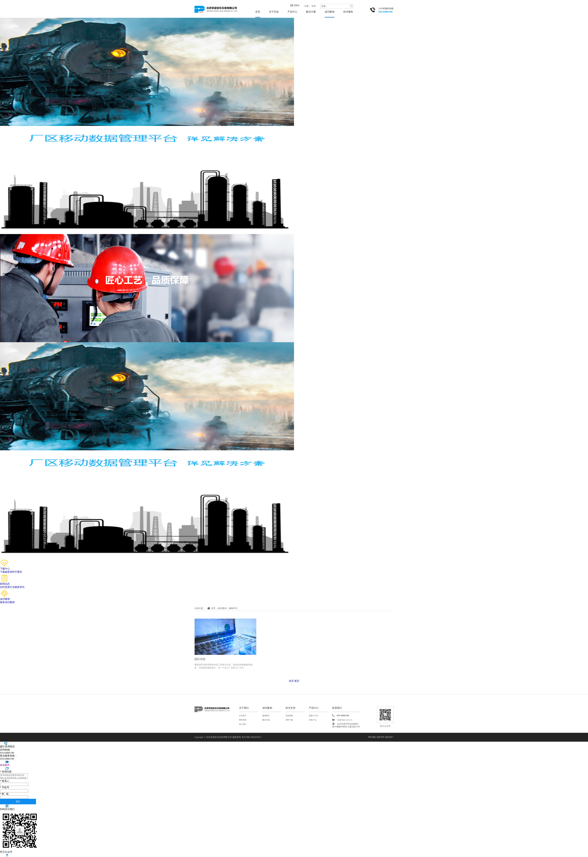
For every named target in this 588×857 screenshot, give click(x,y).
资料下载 (289, 720)
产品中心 (292, 11)
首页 (257, 11)
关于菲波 (274, 11)
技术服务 (348, 11)
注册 (306, 6)
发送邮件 (5, 765)
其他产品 (312, 720)
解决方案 (311, 11)
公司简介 (242, 716)
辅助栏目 (233, 608)
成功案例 (329, 11)
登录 (313, 6)
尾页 (296, 681)
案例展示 (266, 716)
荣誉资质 (242, 720)
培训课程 (289, 716)
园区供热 (199, 659)
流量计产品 (313, 716)
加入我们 (242, 724)
